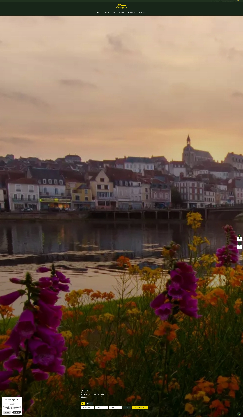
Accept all (16, 412)
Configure (7, 412)
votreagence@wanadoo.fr (216, 1)
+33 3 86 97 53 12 (232, 1)
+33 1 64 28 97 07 (225, 1)
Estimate (89, 403)
